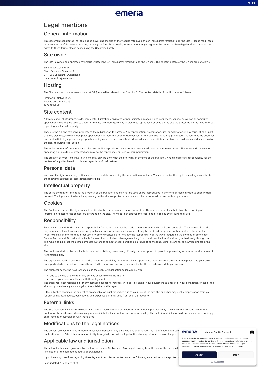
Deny (236, 354)
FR (253, 3)
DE (249, 3)
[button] (252, 332)
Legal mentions (217, 362)
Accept (199, 354)
